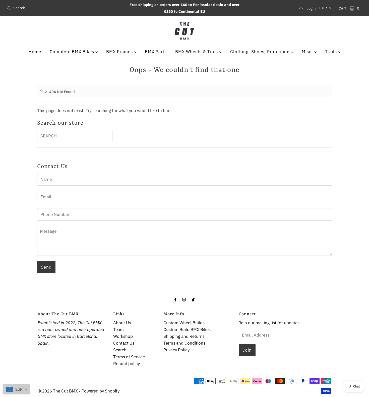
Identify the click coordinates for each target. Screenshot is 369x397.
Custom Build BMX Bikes (187, 329)
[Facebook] (175, 299)
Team (118, 329)
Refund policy (126, 363)
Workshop (123, 336)
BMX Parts (156, 51)
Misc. (308, 51)
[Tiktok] (193, 299)
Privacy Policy (176, 350)
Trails (331, 51)
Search (120, 350)
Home (35, 51)
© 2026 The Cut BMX (58, 391)
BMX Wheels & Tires (197, 51)
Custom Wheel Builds (184, 323)
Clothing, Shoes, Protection (260, 51)
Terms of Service (129, 357)
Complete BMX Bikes (72, 51)
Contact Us (124, 343)
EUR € (325, 8)
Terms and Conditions (184, 343)
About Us (122, 323)
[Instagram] (184, 299)
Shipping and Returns (184, 336)
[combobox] (63, 8)
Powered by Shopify (100, 391)
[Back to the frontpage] (42, 91)
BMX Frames (120, 51)
